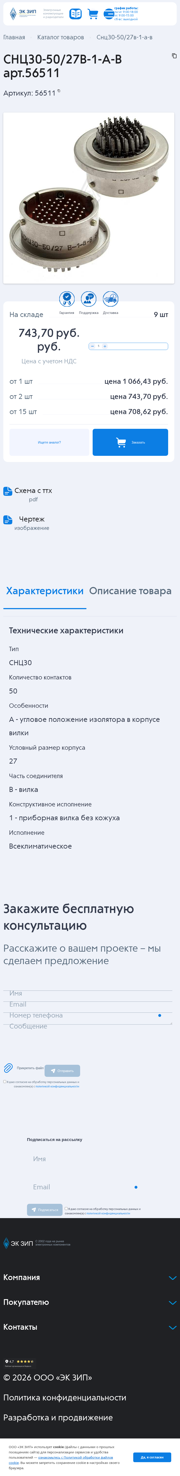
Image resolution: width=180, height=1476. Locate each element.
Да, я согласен (152, 1457)
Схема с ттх (33, 490)
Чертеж (32, 519)
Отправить (66, 1071)
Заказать (138, 442)
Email (41, 1187)
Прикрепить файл (30, 1068)
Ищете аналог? (49, 442)
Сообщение (28, 1026)
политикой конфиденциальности (57, 1086)
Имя (39, 1159)
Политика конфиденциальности (64, 1398)
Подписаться (48, 1210)
